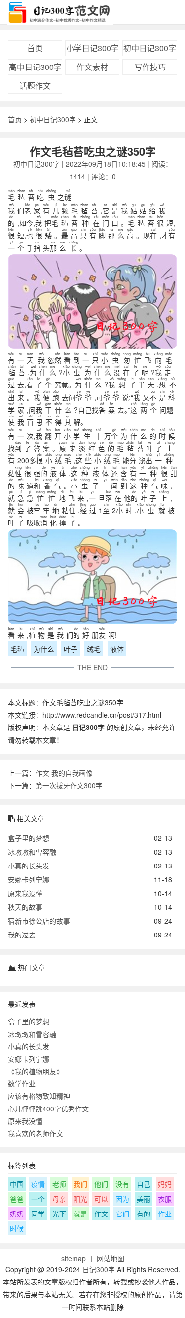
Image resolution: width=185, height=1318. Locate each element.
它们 (122, 1213)
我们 (80, 1184)
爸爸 (17, 1199)
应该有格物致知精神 (39, 1096)
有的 (143, 1213)
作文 (101, 1213)
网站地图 (110, 1258)
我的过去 (22, 934)
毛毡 (17, 649)
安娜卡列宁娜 (28, 879)
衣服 (165, 1199)
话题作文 (35, 85)
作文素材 (92, 66)
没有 (122, 1184)
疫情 (38, 1184)
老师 (59, 1184)
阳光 (80, 1199)
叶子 (70, 649)
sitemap (73, 1258)
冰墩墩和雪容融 (32, 852)
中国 (17, 1184)
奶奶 (17, 1213)
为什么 (44, 649)
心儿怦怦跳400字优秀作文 (48, 1108)
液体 (117, 649)
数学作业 (22, 1083)
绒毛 (94, 649)
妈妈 (165, 1184)
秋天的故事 (25, 907)
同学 (38, 1213)
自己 (143, 1184)
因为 (122, 1199)
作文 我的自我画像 (64, 773)
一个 (38, 1199)
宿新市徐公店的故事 (39, 921)
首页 (35, 48)
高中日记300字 (35, 66)
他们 (101, 1184)
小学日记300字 (92, 48)
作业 (165, 1213)
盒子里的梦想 (28, 838)
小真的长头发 (28, 865)
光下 (59, 1213)
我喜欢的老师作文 (35, 1133)
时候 (17, 1228)
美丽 (143, 1199)
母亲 (59, 1199)
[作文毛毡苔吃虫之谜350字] (92, 303)
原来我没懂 (25, 893)
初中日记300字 (149, 48)
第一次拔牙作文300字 (69, 785)
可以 (101, 1199)
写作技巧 (150, 66)
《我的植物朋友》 (35, 1071)
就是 (80, 1213)
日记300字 (98, 1269)
